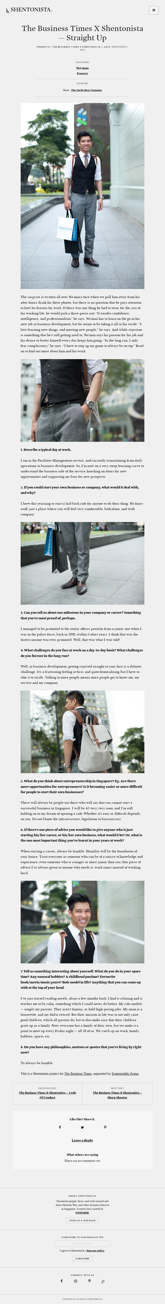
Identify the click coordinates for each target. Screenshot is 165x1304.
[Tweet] (82, 1127)
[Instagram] (75, 1281)
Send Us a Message (82, 1220)
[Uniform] (103, 1281)
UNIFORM (82, 1212)
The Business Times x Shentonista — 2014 (81, 47)
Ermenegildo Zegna (125, 1073)
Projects (43, 47)
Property (82, 73)
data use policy (95, 1250)
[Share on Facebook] (59, 1127)
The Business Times (78, 1073)
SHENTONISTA (29, 10)
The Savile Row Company (86, 90)
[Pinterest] (89, 1281)
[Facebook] (61, 1281)
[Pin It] (105, 1127)
